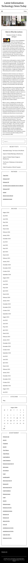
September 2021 (7, 385)
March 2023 (6, 333)
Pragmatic (5, 443)
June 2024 (5, 284)
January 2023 (6, 340)
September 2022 (7, 353)
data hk (4, 440)
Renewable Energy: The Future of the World (13, 150)
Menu (25, 11)
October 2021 (6, 382)
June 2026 (5, 219)
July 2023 (5, 320)
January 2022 (6, 372)
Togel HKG (5, 175)
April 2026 (5, 225)
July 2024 (5, 281)
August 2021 (6, 388)
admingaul (14, 36)
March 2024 (6, 294)
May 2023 (5, 326)
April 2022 (5, 362)
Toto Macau (6, 450)
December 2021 (7, 375)
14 (17, 418)
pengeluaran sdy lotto (8, 531)
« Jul (4, 428)
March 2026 (6, 228)
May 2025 (5, 248)
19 (10, 420)
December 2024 (7, 264)
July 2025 (5, 241)
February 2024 (6, 297)
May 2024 (5, 287)
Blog (4, 400)
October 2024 (6, 271)
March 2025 (6, 255)
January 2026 (6, 235)
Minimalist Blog (16, 559)
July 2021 (5, 392)
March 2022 (6, 366)
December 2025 (7, 238)
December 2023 (7, 304)
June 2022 (5, 359)
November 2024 (7, 268)
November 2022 (7, 346)
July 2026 (5, 215)
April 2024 (5, 291)
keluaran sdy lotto (7, 538)
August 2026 (6, 212)
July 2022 (5, 356)
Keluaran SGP (6, 178)
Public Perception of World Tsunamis (12, 167)
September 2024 (7, 274)
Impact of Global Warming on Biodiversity (13, 153)
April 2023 (5, 330)
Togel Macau (6, 453)
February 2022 (6, 369)
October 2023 (6, 310)
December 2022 (7, 343)
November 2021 (7, 379)
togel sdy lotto (6, 534)
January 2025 (6, 261)
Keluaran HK (6, 182)
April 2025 (5, 251)
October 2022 (6, 349)
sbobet (4, 192)
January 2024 (6, 300)
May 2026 (5, 222)
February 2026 (6, 232)
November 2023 (7, 307)
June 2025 (5, 245)
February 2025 (6, 258)
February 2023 (6, 336)
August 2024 (6, 277)
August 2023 (6, 317)
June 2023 (5, 323)
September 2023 (7, 313)
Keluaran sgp (6, 436)
